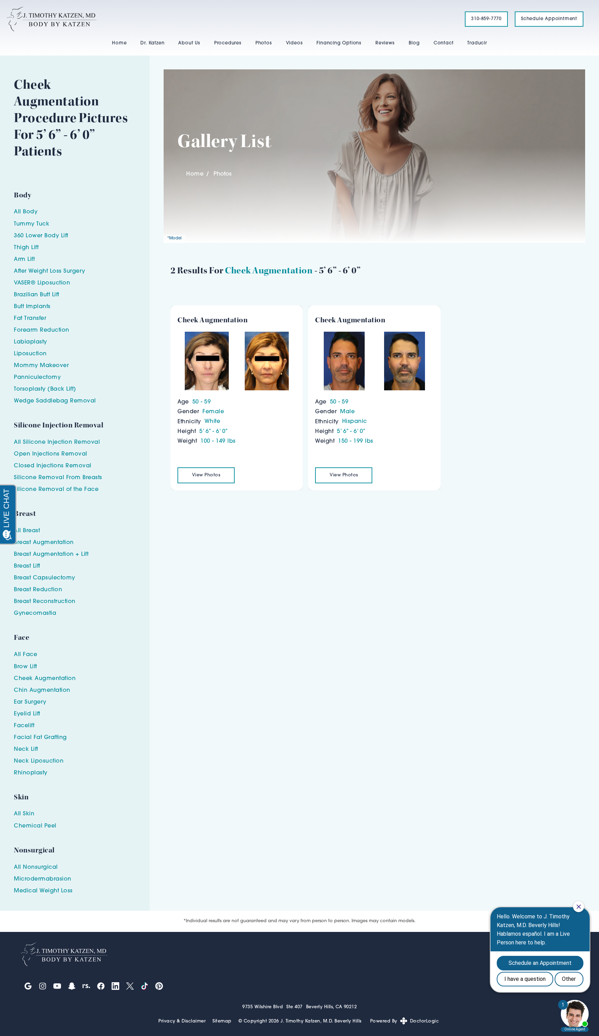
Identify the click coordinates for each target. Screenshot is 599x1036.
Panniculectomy (37, 377)
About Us (189, 43)
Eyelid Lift (27, 714)
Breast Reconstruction (45, 601)
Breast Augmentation (44, 542)
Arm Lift (24, 259)
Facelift (24, 726)
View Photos (206, 475)
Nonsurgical (40, 867)
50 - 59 (201, 402)
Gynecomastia (35, 613)
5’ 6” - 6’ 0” (213, 431)
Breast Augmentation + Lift (51, 554)
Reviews (385, 43)
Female (213, 412)
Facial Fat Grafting (40, 737)
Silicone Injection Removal (61, 442)
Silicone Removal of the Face (56, 489)
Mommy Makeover (41, 365)
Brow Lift (25, 667)
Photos (263, 43)
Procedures (228, 43)
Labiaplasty (30, 342)
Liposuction (30, 354)
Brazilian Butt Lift (36, 295)
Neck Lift (26, 749)
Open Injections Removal (50, 454)
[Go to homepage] (227, 19)
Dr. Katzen (152, 43)
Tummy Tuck (31, 224)
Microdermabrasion (42, 879)
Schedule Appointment (549, 19)
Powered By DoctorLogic (404, 1021)
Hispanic (354, 421)
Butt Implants (32, 306)
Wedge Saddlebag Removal (55, 401)
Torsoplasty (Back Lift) (45, 389)
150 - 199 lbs (355, 441)
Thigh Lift (26, 247)
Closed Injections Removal (53, 466)
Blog (414, 43)
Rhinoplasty (30, 773)
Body (30, 212)
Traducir (477, 43)
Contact (444, 43)
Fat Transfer (30, 318)
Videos (294, 43)
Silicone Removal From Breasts (58, 478)
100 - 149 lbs (218, 441)
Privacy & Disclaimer (182, 1021)
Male (347, 412)
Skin (28, 814)
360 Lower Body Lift (41, 236)
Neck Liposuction (38, 761)
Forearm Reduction (41, 330)
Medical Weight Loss (43, 891)
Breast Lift (27, 566)
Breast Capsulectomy (44, 578)
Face (30, 654)
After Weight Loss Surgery (49, 271)
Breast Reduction (38, 590)
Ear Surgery (30, 702)
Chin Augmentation (42, 690)
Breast (31, 531)
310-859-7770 (486, 19)
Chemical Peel (35, 826)
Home (119, 43)
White (212, 421)
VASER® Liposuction (42, 283)
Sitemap (222, 1021)
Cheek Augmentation (269, 270)
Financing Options (339, 43)
